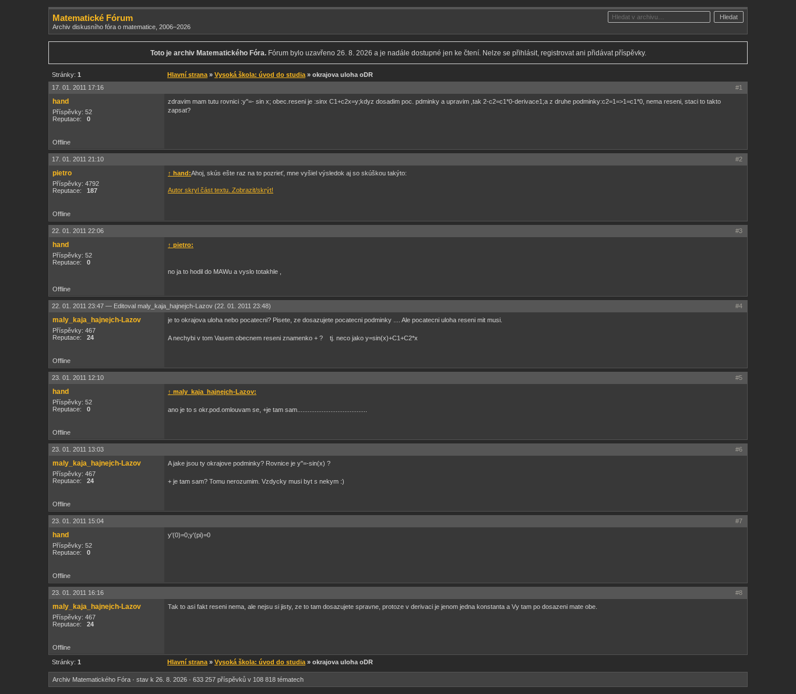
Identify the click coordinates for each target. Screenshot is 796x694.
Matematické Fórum (92, 18)
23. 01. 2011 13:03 (78, 449)
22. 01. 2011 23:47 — (161, 305)
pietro (62, 173)
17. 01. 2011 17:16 (78, 87)
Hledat (729, 16)
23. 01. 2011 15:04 (78, 520)
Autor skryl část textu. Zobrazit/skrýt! (220, 189)
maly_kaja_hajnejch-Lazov (96, 320)
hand (60, 101)
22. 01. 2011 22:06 (78, 230)
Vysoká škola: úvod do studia (259, 74)
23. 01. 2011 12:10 (78, 377)
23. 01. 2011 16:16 (78, 592)
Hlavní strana (187, 74)
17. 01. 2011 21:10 (78, 159)
